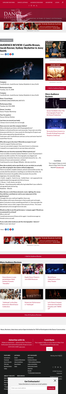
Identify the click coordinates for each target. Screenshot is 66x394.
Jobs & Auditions (18, 362)
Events (16, 357)
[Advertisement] (57, 149)
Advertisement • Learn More (33, 30)
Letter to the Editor (32, 364)
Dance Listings (23, 2)
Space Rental (17, 364)
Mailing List (30, 357)
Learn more (22, 346)
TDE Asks (6, 364)
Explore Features (9, 2)
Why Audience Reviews (35, 362)
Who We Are (7, 378)
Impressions (7, 357)
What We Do (7, 382)
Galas (15, 366)
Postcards (6, 359)
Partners (6, 389)
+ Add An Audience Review (55, 88)
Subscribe (51, 388)
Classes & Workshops (19, 359)
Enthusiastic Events (32, 366)
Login (57, 2)
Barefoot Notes (8, 366)
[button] (62, 2)
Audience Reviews (37, 2)
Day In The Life (7, 362)
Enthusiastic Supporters (35, 373)
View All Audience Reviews (33, 315)
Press (5, 384)
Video (5, 368)
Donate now (60, 167)
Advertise (49, 2)
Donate (49, 349)
